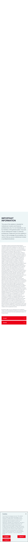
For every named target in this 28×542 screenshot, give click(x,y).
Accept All (6, 540)
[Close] (25, 513)
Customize (6, 536)
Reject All (21, 536)
